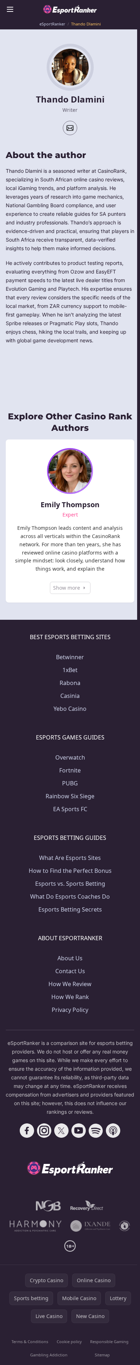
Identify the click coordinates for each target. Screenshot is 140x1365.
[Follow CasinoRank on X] (61, 1130)
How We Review (70, 984)
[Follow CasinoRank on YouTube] (78, 1130)
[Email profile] (70, 128)
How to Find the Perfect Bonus (70, 871)
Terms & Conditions (29, 1341)
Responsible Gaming (109, 1341)
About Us (70, 958)
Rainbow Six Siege (70, 796)
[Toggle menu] (10, 9)
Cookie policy (69, 1341)
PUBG (70, 783)
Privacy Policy (70, 1010)
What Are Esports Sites (70, 858)
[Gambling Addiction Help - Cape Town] (90, 1226)
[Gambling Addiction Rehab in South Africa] (36, 1226)
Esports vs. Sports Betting (70, 884)
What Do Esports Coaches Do (70, 896)
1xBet (70, 670)
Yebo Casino (70, 709)
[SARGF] (124, 1226)
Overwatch (70, 757)
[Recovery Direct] (87, 1206)
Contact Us (70, 971)
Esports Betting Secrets (70, 909)
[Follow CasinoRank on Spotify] (96, 1130)
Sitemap (102, 1354)
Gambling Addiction (48, 1354)
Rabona (70, 683)
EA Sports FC (70, 809)
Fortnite (70, 770)
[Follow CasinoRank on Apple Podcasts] (113, 1130)
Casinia (70, 696)
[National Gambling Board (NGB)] (48, 1206)
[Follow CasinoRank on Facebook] (27, 1130)
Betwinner (70, 657)
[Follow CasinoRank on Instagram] (44, 1130)
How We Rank (70, 997)
